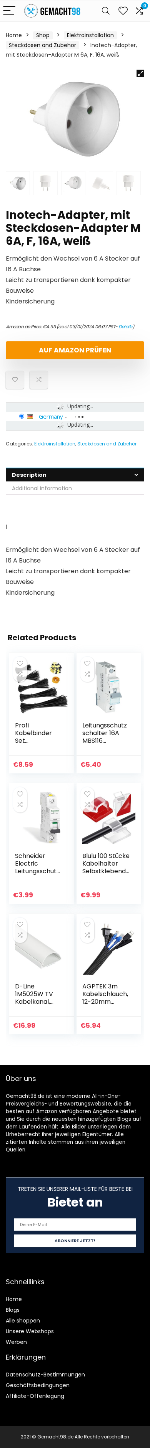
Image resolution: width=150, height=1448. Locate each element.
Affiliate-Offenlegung (35, 1396)
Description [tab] (29, 475)
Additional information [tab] (42, 488)
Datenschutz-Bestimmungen (45, 1374)
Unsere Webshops (30, 1331)
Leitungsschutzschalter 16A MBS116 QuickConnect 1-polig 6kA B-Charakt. (104, 744)
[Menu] (9, 11)
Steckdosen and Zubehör (42, 45)
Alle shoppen (23, 1320)
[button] (140, 73)
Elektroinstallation (90, 35)
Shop (43, 35)
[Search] (106, 11)
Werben (16, 1342)
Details (125, 326)
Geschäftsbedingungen (38, 1385)
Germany (51, 416)
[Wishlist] (123, 11)
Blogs (13, 1310)
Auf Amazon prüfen (75, 350)
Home (14, 35)
